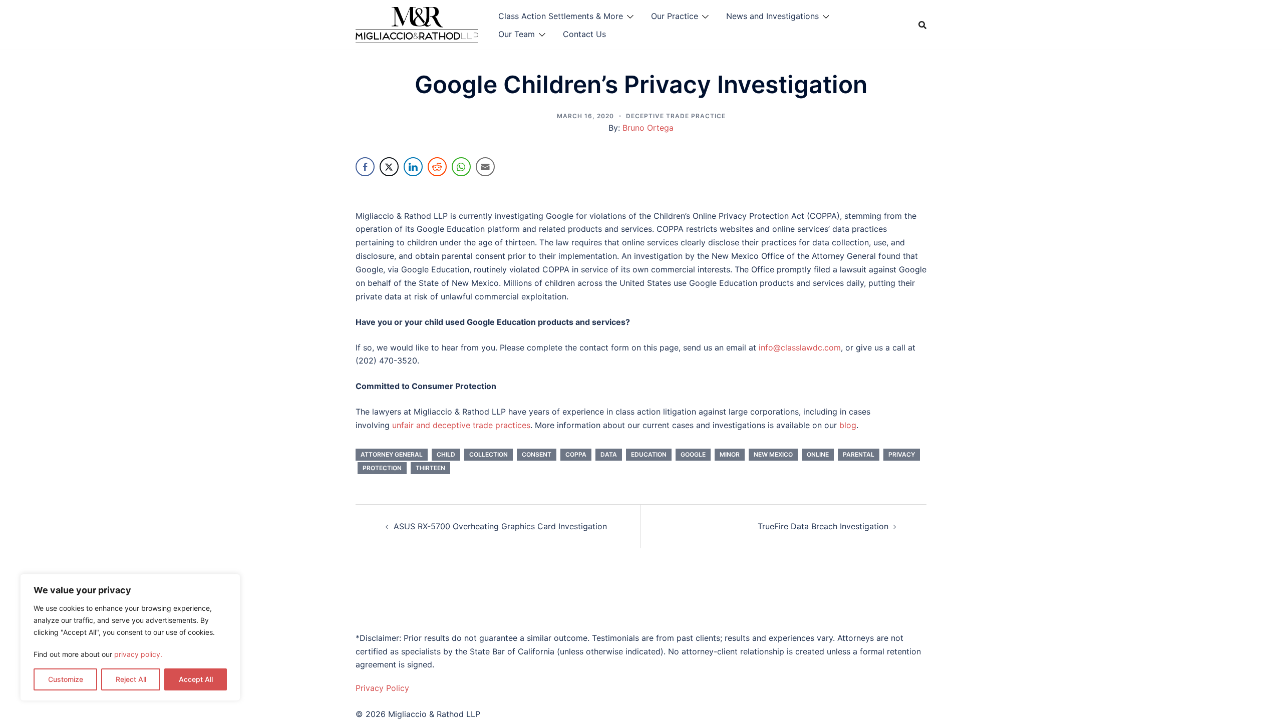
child (446, 454)
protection (382, 468)
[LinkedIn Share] (413, 166)
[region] (130, 637)
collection (488, 454)
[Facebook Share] (365, 166)
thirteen (430, 468)
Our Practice (674, 16)
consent (536, 454)
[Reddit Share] (437, 166)
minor (730, 454)
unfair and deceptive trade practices (461, 425)
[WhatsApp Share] (461, 166)
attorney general (392, 454)
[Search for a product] (922, 25)
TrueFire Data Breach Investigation (823, 526)
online (818, 454)
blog (847, 425)
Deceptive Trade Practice (676, 116)
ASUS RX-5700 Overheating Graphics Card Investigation (500, 526)
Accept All (196, 679)
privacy (901, 454)
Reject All (131, 679)
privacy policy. (138, 654)
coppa (575, 454)
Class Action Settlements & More (560, 16)
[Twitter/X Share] (389, 166)
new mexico (773, 454)
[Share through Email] (485, 166)
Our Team (516, 34)
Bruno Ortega (648, 128)
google (693, 454)
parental (858, 454)
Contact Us (584, 34)
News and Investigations (772, 16)
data (608, 454)
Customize (65, 679)
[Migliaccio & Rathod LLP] (417, 24)
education (649, 454)
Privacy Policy (382, 688)
